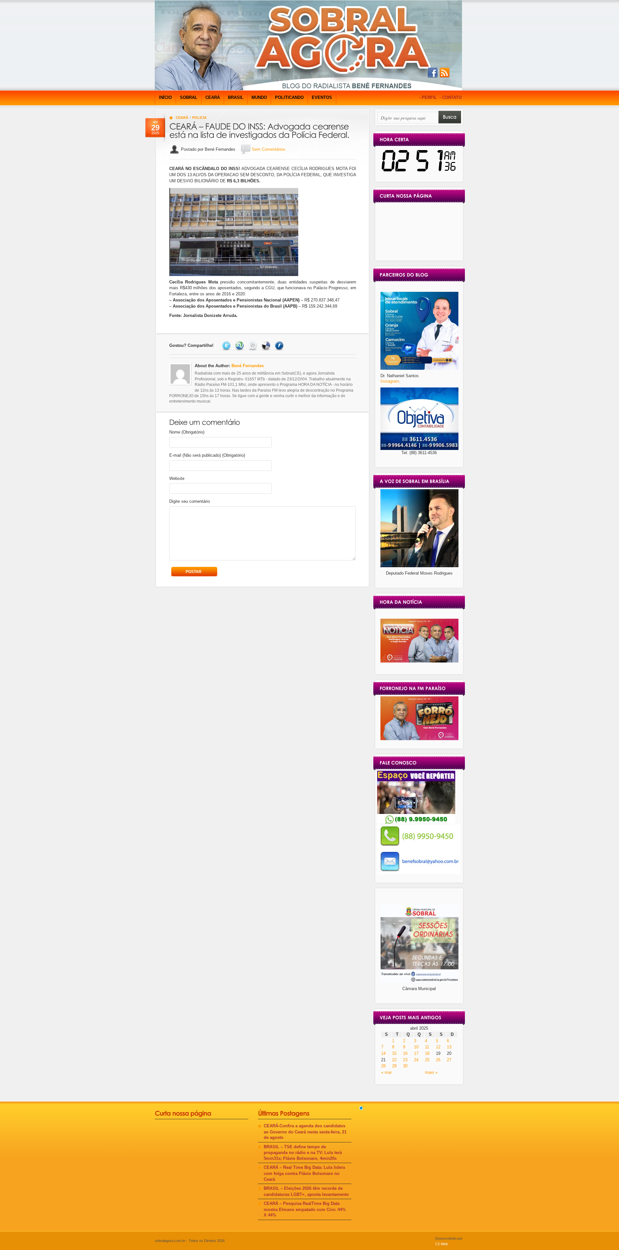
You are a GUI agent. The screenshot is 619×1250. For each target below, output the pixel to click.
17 (416, 1053)
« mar (386, 1072)
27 (449, 1059)
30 (405, 1066)
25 (427, 1059)
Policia (199, 117)
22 (394, 1059)
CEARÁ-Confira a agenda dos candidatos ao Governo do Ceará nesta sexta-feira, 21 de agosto (305, 1131)
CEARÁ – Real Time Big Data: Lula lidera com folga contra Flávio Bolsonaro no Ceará (304, 1173)
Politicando (289, 97)
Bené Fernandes (247, 365)
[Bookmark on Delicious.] (267, 345)
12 (438, 1047)
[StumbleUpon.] (240, 345)
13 (449, 1047)
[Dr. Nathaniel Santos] (419, 368)
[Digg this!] (254, 345)
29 (394, 1066)
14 (383, 1053)
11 (427, 1047)
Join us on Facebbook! (432, 73)
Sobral (188, 97)
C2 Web (441, 1244)
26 (438, 1059)
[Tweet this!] (227, 345)
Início (165, 97)
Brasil (235, 97)
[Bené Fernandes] (419, 661)
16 (405, 1053)
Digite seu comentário (189, 501)
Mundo (259, 97)
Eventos (322, 97)
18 (427, 1053)
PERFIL (429, 97)
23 (405, 1059)
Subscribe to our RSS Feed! (444, 73)
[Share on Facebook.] (280, 345)
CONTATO (452, 97)
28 (383, 1066)
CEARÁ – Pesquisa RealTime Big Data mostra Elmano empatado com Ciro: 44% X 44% (305, 1209)
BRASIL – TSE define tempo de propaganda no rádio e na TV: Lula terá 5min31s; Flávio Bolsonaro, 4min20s (303, 1152)
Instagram (389, 381)
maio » (431, 1072)
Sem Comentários (268, 149)
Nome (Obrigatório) (186, 432)
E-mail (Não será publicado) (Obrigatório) (207, 455)
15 (394, 1053)
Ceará (212, 97)
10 (416, 1047)
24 (416, 1059)
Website (176, 478)
